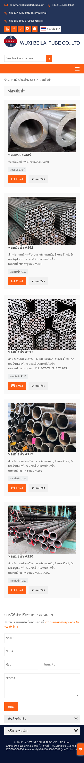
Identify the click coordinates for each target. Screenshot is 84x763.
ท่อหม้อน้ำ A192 (18, 272)
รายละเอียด (38, 179)
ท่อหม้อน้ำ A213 (18, 376)
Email (17, 179)
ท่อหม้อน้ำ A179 (18, 478)
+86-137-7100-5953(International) (28, 12)
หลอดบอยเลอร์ (17, 169)
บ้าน (7, 79)
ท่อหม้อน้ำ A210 (18, 580)
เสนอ (11, 706)
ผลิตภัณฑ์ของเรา (24, 79)
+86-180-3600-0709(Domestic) (26, 20)
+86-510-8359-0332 (63, 5)
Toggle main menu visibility (77, 68)
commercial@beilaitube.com (27, 5)
